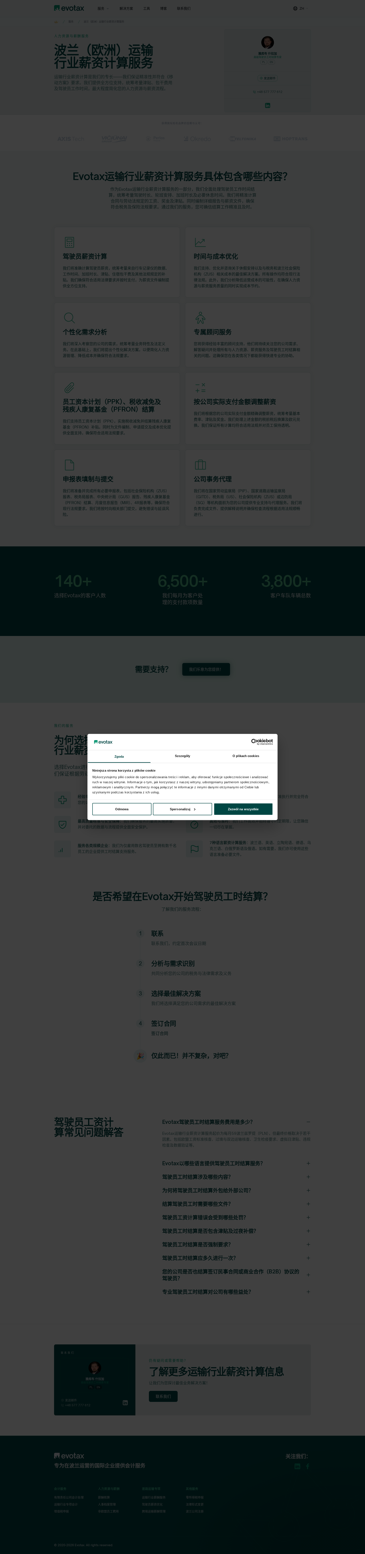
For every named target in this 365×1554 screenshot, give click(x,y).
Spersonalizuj (180, 809)
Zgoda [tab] (119, 756)
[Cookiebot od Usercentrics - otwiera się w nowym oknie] (254, 742)
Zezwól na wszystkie (243, 809)
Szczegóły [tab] (182, 756)
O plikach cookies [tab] (246, 756)
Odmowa (122, 809)
